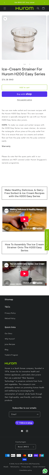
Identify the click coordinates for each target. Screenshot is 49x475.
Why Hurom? (10, 339)
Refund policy (15, 467)
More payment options (24, 100)
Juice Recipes (10, 344)
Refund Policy (10, 318)
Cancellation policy (26, 470)
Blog (6, 349)
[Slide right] (29, 64)
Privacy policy (26, 467)
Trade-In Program (11, 355)
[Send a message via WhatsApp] (45, 471)
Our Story (8, 333)
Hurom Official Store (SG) (23, 464)
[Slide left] (19, 64)
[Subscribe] (37, 414)
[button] (4, 8)
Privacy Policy (10, 313)
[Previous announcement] (4, 2)
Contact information (39, 467)
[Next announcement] (44, 2)
